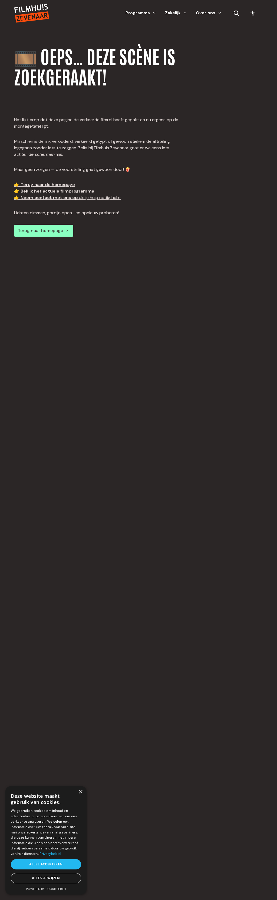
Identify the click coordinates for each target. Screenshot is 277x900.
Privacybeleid (50, 853)
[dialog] (46, 840)
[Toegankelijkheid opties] (253, 13)
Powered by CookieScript (46, 889)
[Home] (31, 13)
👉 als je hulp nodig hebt (67, 197)
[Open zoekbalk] (236, 13)
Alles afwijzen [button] (46, 878)
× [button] (80, 792)
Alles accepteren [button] (45, 864)
